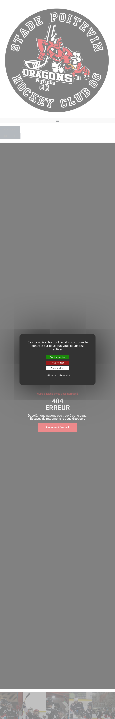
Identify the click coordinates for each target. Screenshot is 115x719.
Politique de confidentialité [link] (57, 375)
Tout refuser (57, 362)
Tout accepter (57, 357)
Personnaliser (57, 368)
